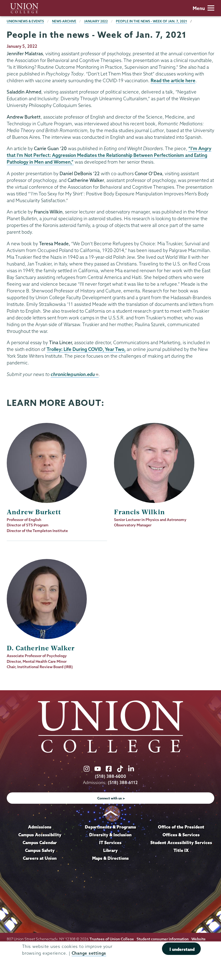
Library (110, 850)
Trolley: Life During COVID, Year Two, (86, 349)
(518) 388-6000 (110, 776)
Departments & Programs (110, 827)
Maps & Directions (110, 858)
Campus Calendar (40, 842)
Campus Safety (40, 850)
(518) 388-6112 (123, 782)
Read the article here (173, 80)
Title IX (181, 850)
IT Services (110, 842)
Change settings (89, 953)
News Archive (64, 21)
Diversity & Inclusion (110, 834)
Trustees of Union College (111, 939)
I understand (182, 949)
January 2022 (96, 21)
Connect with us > (111, 798)
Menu (199, 8)
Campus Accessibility (39, 834)
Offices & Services (181, 834)
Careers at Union (40, 858)
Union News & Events (25, 21)
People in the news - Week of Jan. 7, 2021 (151, 21)
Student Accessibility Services (181, 842)
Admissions (39, 827)
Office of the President (181, 827)
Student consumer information (163, 939)
